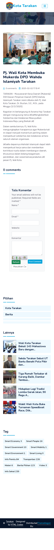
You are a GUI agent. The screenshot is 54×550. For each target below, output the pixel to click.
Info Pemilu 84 (12, 459)
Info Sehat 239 (12, 471)
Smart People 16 (34, 441)
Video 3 (43, 465)
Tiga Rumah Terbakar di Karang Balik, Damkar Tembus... (32, 377)
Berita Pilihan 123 (26, 465)
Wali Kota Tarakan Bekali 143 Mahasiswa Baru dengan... (32, 346)
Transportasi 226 (31, 459)
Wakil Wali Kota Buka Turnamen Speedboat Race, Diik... (31, 407)
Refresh (16, 262)
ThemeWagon (44, 523)
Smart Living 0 (37, 453)
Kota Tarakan (13, 308)
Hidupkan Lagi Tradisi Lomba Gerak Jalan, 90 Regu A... (32, 392)
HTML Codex (17, 524)
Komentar (16, 238)
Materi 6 (9, 465)
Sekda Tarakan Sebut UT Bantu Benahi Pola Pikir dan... (33, 361)
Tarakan (10, 521)
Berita (9, 314)
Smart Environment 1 (15, 453)
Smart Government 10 (15, 447)
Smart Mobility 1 (39, 447)
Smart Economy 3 (13, 441)
